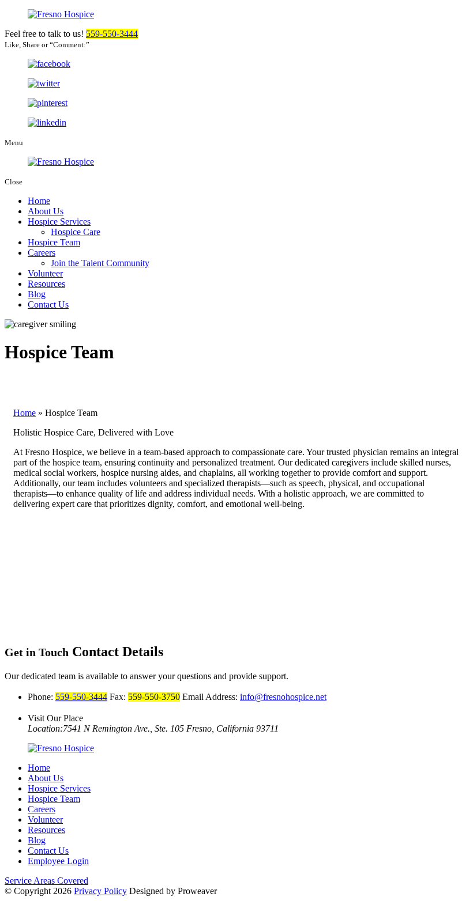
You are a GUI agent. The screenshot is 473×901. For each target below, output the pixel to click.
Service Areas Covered (46, 880)
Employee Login (58, 861)
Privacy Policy (100, 891)
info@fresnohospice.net (283, 697)
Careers (41, 253)
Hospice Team (54, 242)
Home (39, 201)
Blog (37, 294)
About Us (45, 211)
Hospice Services (59, 221)
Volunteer (45, 273)
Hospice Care (75, 232)
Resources (46, 284)
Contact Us (48, 304)
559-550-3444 (112, 34)
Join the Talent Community (100, 263)
